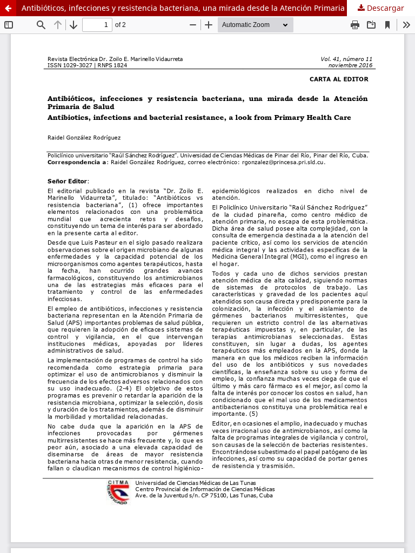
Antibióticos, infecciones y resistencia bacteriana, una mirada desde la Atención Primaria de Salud (200, 8)
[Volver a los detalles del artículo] (8, 8)
